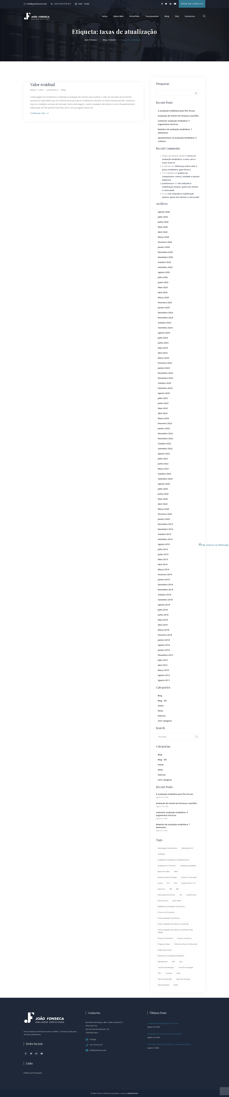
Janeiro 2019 (164, 579)
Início (104, 16)
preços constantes (165, 938)
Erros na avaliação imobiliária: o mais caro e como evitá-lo (179, 159)
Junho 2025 (163, 282)
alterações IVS (187, 848)
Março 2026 (163, 237)
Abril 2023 (163, 413)
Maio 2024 (163, 347)
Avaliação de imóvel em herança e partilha (178, 115)
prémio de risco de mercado (185, 944)
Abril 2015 (163, 665)
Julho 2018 (163, 609)
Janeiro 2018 (164, 640)
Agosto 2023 (164, 393)
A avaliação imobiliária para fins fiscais (176, 110)
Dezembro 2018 (165, 584)
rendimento (163, 961)
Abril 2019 (163, 564)
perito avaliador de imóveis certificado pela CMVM (175, 931)
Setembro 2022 (165, 448)
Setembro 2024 (165, 327)
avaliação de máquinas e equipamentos (173, 860)
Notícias (162, 715)
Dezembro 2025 (165, 252)
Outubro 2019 (164, 534)
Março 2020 (163, 509)
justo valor (177, 900)
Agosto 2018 (164, 604)
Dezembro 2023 (165, 373)
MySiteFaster (133, 1093)
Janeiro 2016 (164, 650)
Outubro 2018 (164, 594)
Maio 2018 (163, 619)
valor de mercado (165, 979)
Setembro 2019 (165, 539)
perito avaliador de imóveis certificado (173, 924)
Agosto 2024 (164, 332)
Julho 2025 (163, 277)
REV (173, 961)
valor (179, 973)
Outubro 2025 (164, 262)
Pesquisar (162, 84)
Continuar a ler (37, 113)
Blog (167, 16)
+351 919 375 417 (62, 3)
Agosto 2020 (164, 483)
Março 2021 (163, 468)
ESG (175, 883)
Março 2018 (163, 629)
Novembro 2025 (165, 257)
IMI (171, 889)
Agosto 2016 (164, 645)
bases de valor (164, 871)
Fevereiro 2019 (165, 574)
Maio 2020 (163, 499)
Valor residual (42, 84)
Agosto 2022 (164, 453)
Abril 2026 (163, 232)
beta (176, 871)
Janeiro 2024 (164, 368)
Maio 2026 (163, 227)
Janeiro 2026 (164, 247)
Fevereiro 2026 (165, 242)
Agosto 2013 (164, 675)
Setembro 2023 (165, 388)
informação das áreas (166, 895)
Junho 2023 (163, 403)
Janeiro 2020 (164, 519)
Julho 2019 (163, 549)
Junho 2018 (163, 614)
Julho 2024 (163, 337)
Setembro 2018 (165, 599)
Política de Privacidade (33, 1073)
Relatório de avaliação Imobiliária (171, 956)
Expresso (161, 889)
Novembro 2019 (165, 529)
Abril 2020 (163, 504)
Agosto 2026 (164, 211)
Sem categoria (165, 720)
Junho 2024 (163, 342)
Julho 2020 (163, 488)
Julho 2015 (163, 660)
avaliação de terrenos (167, 865)
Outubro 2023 (164, 383)
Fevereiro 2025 (165, 302)
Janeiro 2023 (164, 428)
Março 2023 (163, 418)
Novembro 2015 (165, 655)
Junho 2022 (163, 463)
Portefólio (134, 16)
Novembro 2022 (165, 438)
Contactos (190, 16)
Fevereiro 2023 (165, 423)
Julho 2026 (163, 217)
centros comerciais (189, 877)
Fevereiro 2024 (165, 363)
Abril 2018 (163, 624)
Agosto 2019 (164, 544)
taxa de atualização (166, 967)
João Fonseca (163, 900)
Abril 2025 (163, 292)
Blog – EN (162, 700)
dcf (168, 883)
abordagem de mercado (167, 848)
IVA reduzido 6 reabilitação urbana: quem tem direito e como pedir (180, 187)
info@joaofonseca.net (37, 3)
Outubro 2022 (164, 443)
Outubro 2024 (164, 322)
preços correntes (184, 938)
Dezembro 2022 (165, 433)
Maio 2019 (163, 559)
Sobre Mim (118, 16)
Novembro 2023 (165, 378)
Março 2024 (163, 358)
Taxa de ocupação (185, 967)
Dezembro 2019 (165, 524)
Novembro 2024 (165, 317)
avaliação (161, 854)
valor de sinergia (183, 979)
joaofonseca (168, 183)
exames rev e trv (189, 883)
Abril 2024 (163, 352)
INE (177, 889)
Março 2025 (163, 297)
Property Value (164, 944)
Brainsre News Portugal (167, 877)
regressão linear (165, 950)
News (160, 710)
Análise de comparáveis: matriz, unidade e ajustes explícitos (181, 176)
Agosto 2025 (164, 272)
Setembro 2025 (165, 267)
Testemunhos (152, 16)
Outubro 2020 (164, 473)
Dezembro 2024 (165, 312)
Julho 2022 (163, 458)
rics (181, 961)
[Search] (196, 736)
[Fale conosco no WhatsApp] (213, 544)
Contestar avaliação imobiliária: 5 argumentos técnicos (172, 814)
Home (161, 705)
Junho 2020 (163, 494)
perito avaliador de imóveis (169, 918)
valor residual (163, 985)
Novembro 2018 (165, 589)
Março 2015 (163, 670)
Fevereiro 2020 (165, 514)
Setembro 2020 (165, 478)
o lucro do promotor (166, 912)
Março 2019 (163, 569)
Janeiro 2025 (164, 307)
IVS (181, 895)
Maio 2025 (163, 287)
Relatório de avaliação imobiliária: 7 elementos (173, 826)
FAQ (177, 16)
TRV (159, 973)
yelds (175, 985)
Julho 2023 (163, 398)
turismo (168, 973)
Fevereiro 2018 (165, 635)
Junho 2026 (163, 222)
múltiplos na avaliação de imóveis (171, 906)
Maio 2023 (163, 408)
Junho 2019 (163, 554)
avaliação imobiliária (188, 865)
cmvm (160, 883)
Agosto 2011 (164, 680)
